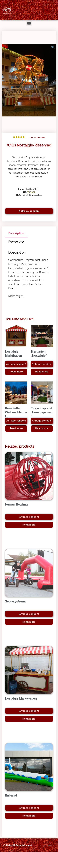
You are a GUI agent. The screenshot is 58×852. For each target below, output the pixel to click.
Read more (16, 371)
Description (16, 233)
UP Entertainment (22, 845)
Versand (31, 191)
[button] (29, 23)
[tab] (16, 233)
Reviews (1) (16, 241)
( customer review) (36, 137)
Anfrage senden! (29, 210)
